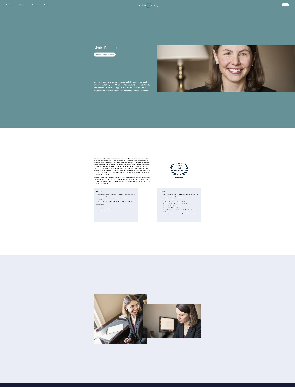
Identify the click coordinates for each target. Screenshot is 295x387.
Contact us (285, 5)
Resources (35, 5)
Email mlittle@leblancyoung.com (105, 54)
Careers (46, 5)
